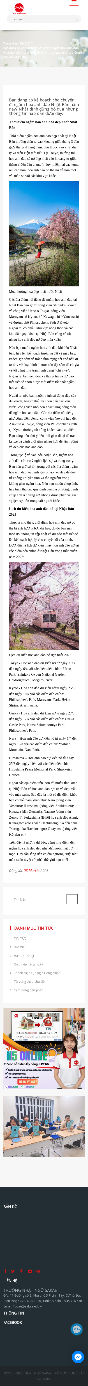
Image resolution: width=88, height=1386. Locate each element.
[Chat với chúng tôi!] (78, 1357)
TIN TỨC (25, 43)
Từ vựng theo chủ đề (28, 981)
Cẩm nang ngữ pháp (27, 990)
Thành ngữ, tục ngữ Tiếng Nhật (35, 973)
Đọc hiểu (18, 947)
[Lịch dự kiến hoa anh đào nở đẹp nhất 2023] (44, 605)
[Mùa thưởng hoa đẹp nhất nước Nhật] (44, 233)
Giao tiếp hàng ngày (27, 964)
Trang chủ (10, 43)
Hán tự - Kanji (22, 955)
